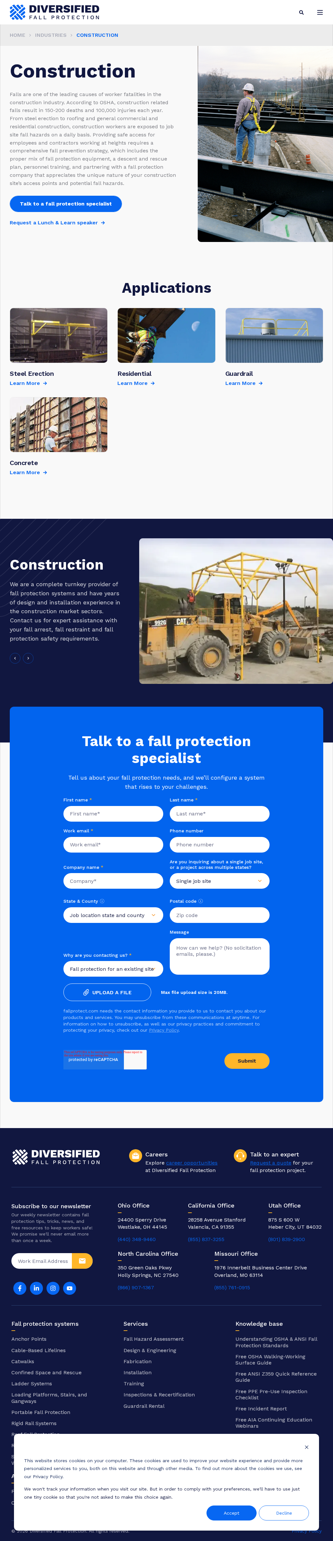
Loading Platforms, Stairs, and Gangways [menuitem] (49, 1398)
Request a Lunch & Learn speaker (54, 222)
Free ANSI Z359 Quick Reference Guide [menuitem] (276, 1377)
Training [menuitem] (134, 1383)
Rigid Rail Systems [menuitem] (34, 1423)
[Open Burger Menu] (319, 12)
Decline (284, 1513)
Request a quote (270, 1163)
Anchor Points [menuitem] (29, 1339)
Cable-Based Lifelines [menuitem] (38, 1350)
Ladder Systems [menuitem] (31, 1383)
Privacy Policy (164, 1030)
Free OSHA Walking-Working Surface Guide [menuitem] (270, 1359)
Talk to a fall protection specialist (66, 204)
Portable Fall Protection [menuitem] (40, 1412)
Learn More (25, 383)
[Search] (301, 12)
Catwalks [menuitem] (22, 1361)
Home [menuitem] (17, 35)
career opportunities (192, 1163)
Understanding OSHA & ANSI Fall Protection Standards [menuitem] (276, 1342)
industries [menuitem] (51, 35)
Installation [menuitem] (138, 1372)
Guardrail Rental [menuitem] (144, 1406)
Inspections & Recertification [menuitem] (159, 1395)
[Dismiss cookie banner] (306, 1448)
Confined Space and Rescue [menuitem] (46, 1372)
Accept (231, 1513)
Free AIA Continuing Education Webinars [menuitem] (273, 1423)
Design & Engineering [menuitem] (150, 1350)
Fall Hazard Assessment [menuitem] (154, 1339)
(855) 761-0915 (232, 1287)
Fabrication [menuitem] (138, 1361)
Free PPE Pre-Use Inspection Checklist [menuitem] (271, 1394)
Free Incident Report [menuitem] (261, 1409)
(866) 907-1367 (136, 1287)
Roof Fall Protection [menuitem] (35, 1434)
